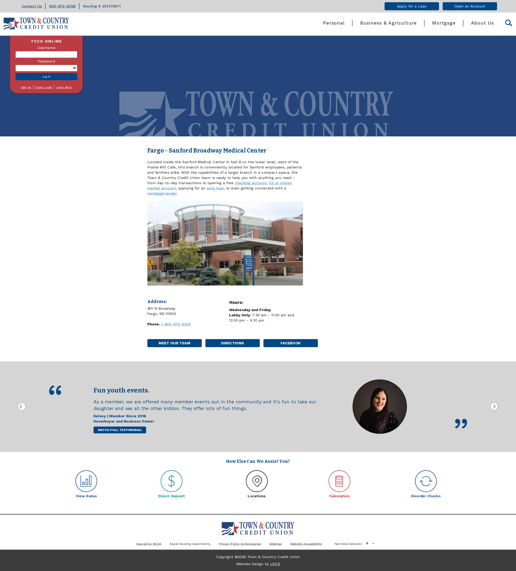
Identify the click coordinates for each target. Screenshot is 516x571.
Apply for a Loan (412, 6)
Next (494, 406)
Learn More (64, 87)
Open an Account (469, 6)
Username (46, 48)
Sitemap (275, 543)
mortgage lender (162, 193)
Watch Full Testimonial (120, 430)
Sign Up (26, 87)
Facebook (296, 344)
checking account (251, 183)
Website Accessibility (306, 543)
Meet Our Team (174, 343)
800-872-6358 (62, 6)
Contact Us (32, 6)
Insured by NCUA (148, 543)
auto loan (215, 188)
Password (46, 61)
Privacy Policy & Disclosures (240, 543)
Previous (21, 406)
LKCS (275, 564)
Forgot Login (43, 87)
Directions (237, 344)
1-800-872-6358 (175, 324)
